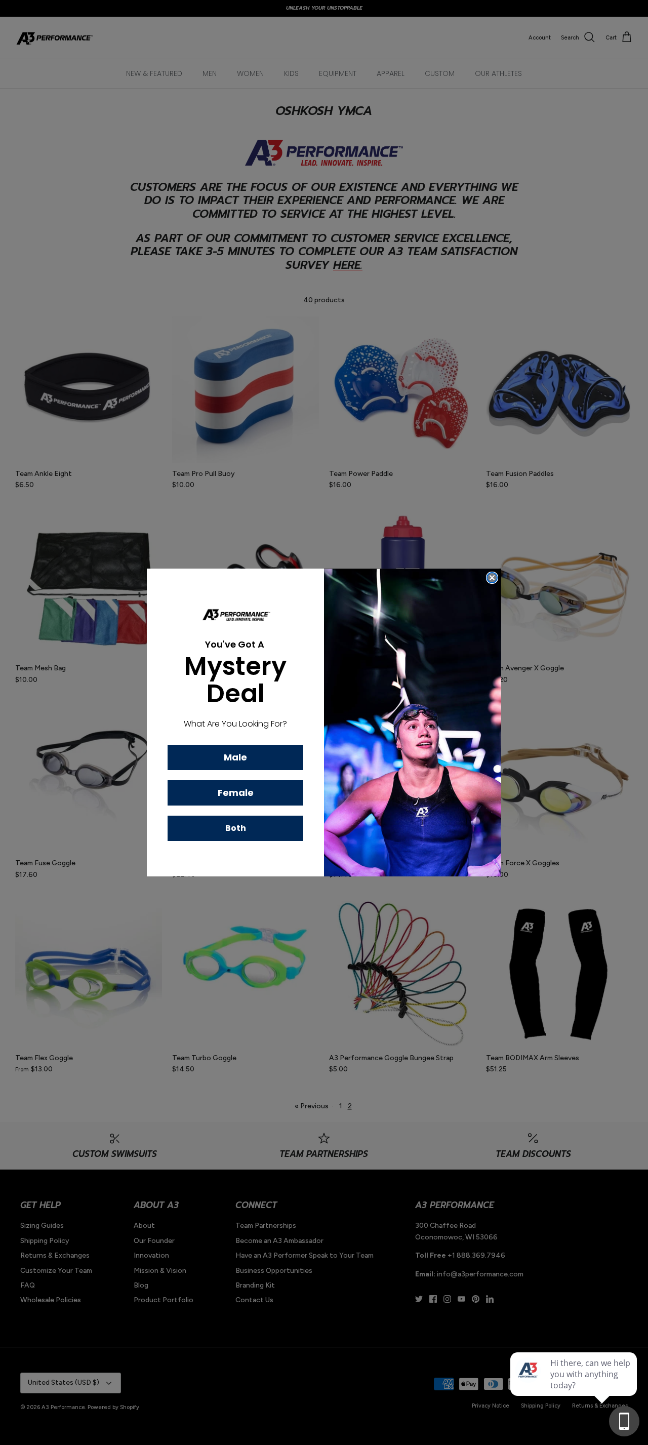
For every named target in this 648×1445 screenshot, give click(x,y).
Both (235, 828)
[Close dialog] (492, 578)
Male (235, 757)
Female (236, 792)
